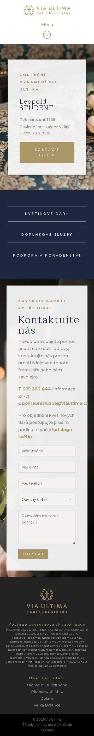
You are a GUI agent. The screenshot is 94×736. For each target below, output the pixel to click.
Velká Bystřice (47, 705)
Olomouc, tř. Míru (47, 691)
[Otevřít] (47, 35)
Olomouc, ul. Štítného (47, 685)
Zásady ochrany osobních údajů (47, 725)
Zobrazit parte (47, 152)
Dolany (47, 698)
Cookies (47, 730)
